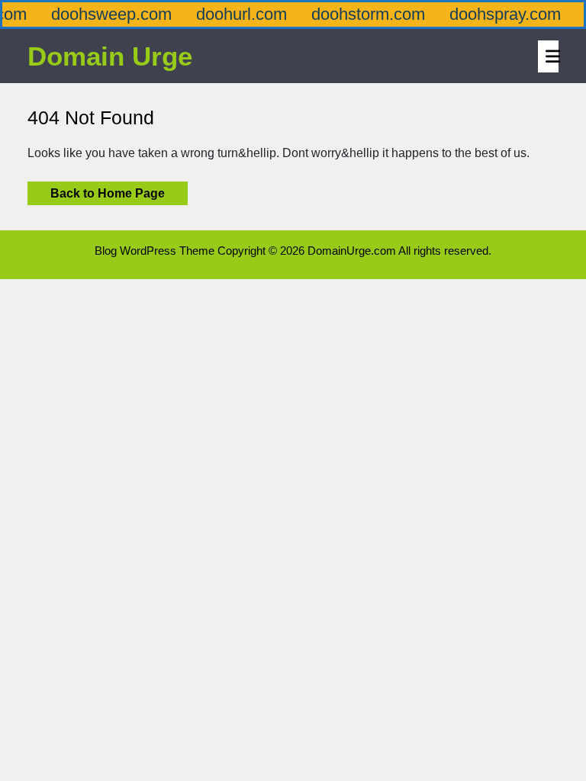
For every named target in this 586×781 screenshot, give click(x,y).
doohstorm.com (357, 14)
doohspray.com (493, 14)
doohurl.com (230, 14)
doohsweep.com (100, 14)
